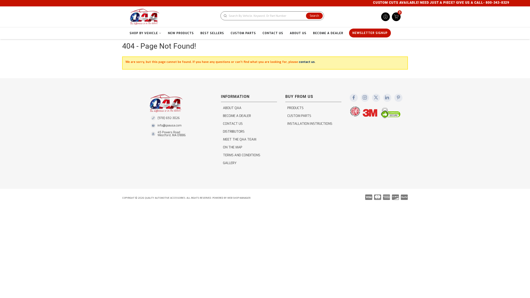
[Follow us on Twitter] (376, 98)
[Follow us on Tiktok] (387, 98)
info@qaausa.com (170, 125)
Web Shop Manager (238, 197)
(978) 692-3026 (169, 118)
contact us (307, 62)
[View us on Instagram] (365, 98)
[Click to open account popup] (385, 16)
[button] (272, 15)
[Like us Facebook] (354, 98)
